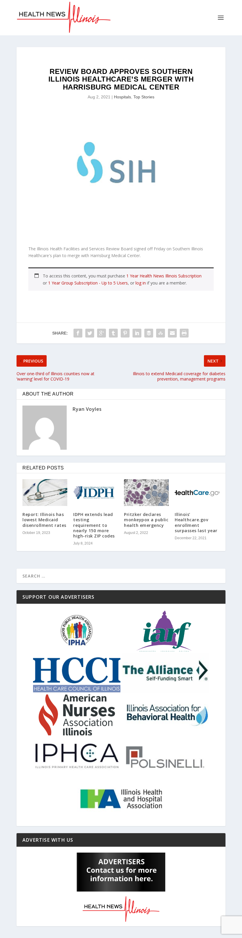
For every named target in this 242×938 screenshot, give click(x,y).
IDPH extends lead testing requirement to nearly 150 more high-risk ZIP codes (94, 525)
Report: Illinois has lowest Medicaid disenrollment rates (44, 520)
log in (140, 283)
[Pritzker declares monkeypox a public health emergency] (146, 492)
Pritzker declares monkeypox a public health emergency (146, 520)
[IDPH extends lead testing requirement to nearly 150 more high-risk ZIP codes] (95, 492)
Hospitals (122, 97)
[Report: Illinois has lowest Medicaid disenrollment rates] (44, 492)
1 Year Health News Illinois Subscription (164, 276)
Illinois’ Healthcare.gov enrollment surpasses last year (196, 522)
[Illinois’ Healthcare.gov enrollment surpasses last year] (197, 492)
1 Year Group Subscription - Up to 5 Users (88, 283)
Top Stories (143, 97)
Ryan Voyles (87, 409)
